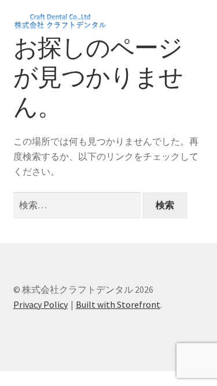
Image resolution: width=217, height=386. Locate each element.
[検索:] (78, 205)
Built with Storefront (118, 304)
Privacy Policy (40, 304)
